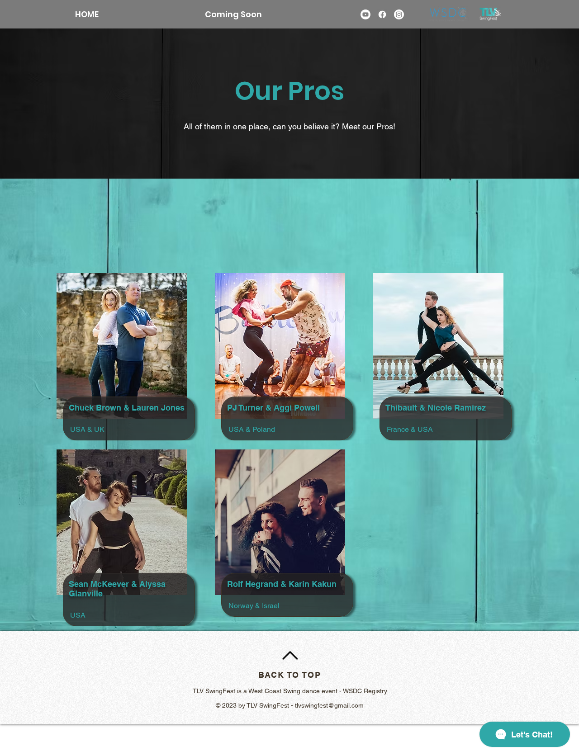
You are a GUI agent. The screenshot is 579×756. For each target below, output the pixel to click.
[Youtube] (365, 14)
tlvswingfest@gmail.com (329, 705)
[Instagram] (399, 14)
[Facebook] (382, 14)
